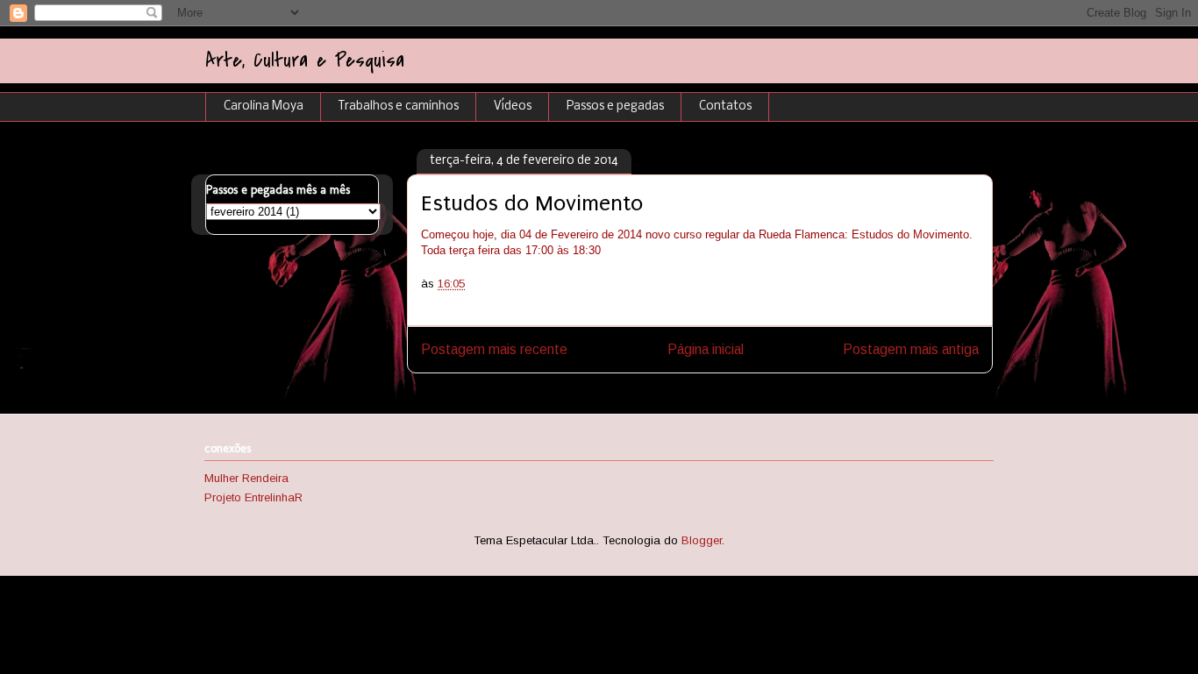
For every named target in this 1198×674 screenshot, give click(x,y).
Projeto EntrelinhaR (253, 497)
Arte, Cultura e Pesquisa (304, 60)
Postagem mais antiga (911, 349)
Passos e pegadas (615, 106)
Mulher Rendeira (246, 478)
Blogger (701, 540)
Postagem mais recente (494, 349)
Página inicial (705, 349)
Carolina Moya (263, 106)
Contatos (725, 106)
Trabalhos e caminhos (399, 106)
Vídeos (512, 106)
